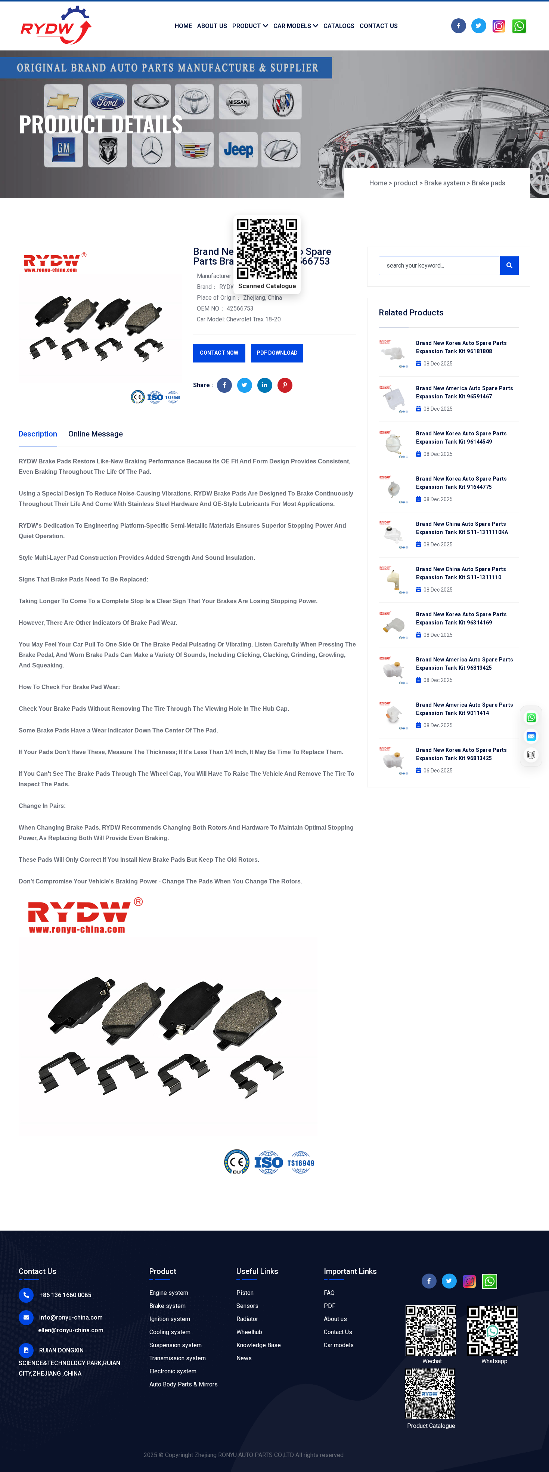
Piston (245, 1292)
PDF (329, 1305)
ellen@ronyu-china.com (70, 1330)
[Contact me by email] (531, 736)
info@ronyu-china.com (71, 1317)
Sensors (247, 1305)
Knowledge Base (258, 1345)
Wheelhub (249, 1332)
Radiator (247, 1319)
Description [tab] (38, 433)
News (244, 1358)
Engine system (168, 1292)
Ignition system (169, 1319)
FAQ (329, 1292)
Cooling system (169, 1332)
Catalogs (338, 26)
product (246, 26)
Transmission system (177, 1358)
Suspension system (175, 1345)
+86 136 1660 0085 (65, 1295)
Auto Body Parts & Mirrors (183, 1384)
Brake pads (488, 183)
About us (335, 1319)
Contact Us (338, 1332)
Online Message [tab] (95, 433)
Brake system (444, 183)
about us (212, 26)
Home (183, 26)
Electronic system (172, 1371)
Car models (292, 26)
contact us (379, 26)
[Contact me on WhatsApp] (531, 717)
